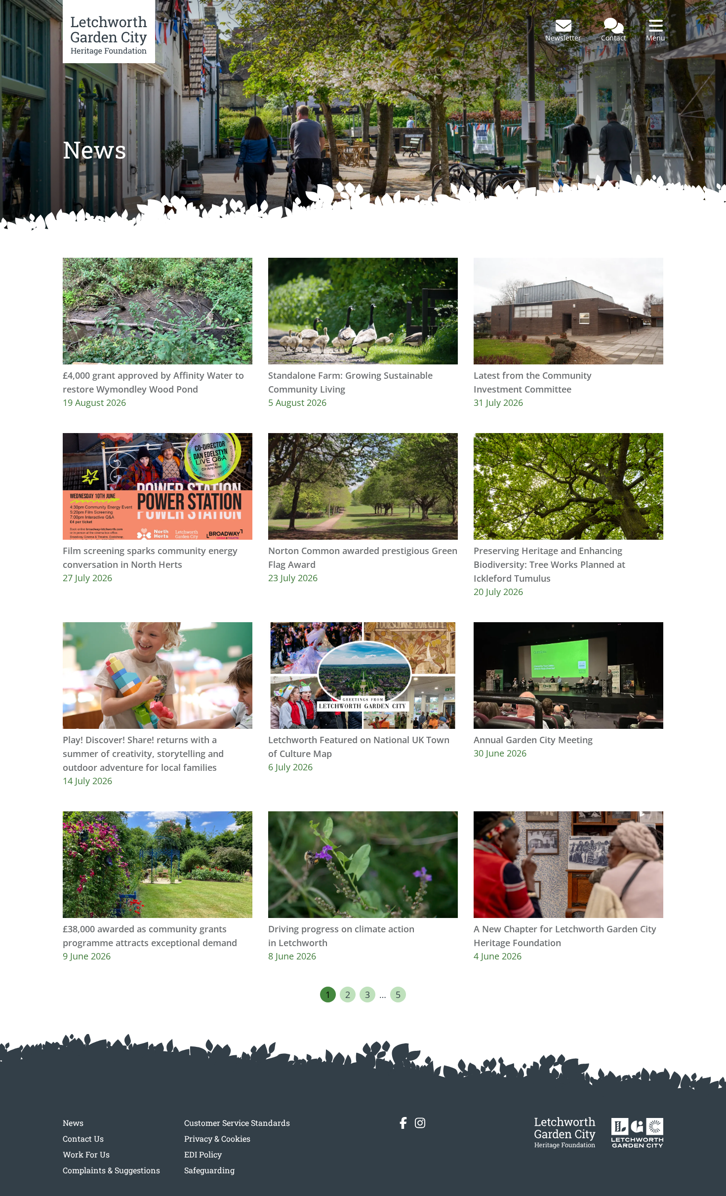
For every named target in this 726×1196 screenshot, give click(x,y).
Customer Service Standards (237, 1122)
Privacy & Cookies (217, 1138)
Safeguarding (209, 1170)
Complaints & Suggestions (111, 1170)
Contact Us (83, 1138)
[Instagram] (420, 1123)
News (73, 1122)
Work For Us (86, 1154)
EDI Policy (203, 1154)
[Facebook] (403, 1123)
